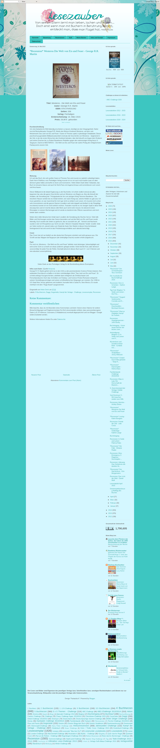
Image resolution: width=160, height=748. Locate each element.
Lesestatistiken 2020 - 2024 (115, 120)
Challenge (48, 716)
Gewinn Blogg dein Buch (77, 723)
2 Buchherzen (47, 708)
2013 (110, 513)
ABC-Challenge (87, 711)
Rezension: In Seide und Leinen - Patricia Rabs (117, 441)
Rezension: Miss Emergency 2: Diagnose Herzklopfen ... (116, 456)
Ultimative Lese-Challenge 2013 (62, 741)
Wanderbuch (37, 744)
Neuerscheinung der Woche (117, 544)
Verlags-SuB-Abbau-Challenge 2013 (103, 741)
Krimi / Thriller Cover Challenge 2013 (95, 728)
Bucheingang (114, 436)
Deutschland (67, 719)
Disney (30, 721)
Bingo (52, 714)
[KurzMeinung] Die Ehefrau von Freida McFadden (122, 655)
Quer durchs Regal (115, 734)
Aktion (129, 711)
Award (45, 714)
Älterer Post (96, 375)
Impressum (111, 37)
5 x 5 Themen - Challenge (64, 711)
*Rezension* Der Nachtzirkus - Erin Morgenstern (117, 471)
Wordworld (112, 666)
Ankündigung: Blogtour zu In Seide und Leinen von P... (117, 335)
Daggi (48, 292)
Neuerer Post (36, 375)
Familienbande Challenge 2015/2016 (115, 374)
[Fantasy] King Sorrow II (116, 612)
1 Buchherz (32, 708)
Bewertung (47, 37)
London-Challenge (37, 734)
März (112, 500)
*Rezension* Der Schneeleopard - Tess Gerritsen (116, 271)
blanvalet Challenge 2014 (66, 714)
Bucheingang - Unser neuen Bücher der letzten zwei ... (117, 327)
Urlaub (85, 741)
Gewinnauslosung (113, 723)
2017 (110, 234)
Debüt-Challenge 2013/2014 (37, 719)
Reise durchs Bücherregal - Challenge (115, 736)
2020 (110, 225)
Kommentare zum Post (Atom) (70, 380)
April (112, 497)
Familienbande (75, 721)
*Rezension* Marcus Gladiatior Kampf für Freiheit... (117, 313)
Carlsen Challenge (34, 716)
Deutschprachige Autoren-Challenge (89, 719)
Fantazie (88, 721)
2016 (110, 238)
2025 (110, 209)
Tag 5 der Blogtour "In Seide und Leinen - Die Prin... (117, 292)
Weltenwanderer (114, 634)
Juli (111, 259)
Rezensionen (59, 37)
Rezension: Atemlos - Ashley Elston (117, 403)
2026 (110, 206)
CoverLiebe (114, 716)
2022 (110, 219)
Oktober (113, 250)
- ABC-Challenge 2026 (114, 100)
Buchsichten (113, 580)
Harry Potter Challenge (60, 726)
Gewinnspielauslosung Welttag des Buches (117, 490)
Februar (113, 503)
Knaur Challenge (71, 728)
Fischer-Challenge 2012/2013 (118, 721)
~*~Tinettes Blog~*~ (115, 619)
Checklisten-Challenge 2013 (95, 716)
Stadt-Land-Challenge (73, 739)
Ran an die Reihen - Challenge (47, 736)
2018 (110, 231)
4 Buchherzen (124, 708)
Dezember (114, 244)
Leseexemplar (87, 292)
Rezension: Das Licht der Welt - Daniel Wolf (117, 478)
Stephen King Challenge (94, 739)
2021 (110, 222)
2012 (110, 516)
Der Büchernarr (114, 610)
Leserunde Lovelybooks (95, 731)
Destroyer (55, 719)
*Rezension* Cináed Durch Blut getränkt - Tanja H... (117, 360)
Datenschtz (61, 319)
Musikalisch (72, 734)
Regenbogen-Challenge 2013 (72, 736)
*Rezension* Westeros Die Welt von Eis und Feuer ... (117, 410)
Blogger (92, 698)
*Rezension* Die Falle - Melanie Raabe (116, 448)
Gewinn (61, 723)
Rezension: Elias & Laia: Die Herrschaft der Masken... (116, 382)
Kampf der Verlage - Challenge (70, 292)
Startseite (35, 37)
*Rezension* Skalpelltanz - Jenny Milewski (116, 353)
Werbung (48, 744)
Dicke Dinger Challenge (116, 719)
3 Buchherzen (83, 708)
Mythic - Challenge (87, 734)
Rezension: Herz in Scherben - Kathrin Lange (117, 285)
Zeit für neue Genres (116, 595)
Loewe (130, 731)
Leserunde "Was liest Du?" (71, 731)
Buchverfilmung (124, 714)
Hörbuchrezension (81, 726)
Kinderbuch (56, 728)
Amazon (51, 269)
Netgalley (102, 734)
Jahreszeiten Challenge (106, 726)
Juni (112, 263)
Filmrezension (100, 721)
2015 (110, 241)
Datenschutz (36, 41)
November (114, 247)
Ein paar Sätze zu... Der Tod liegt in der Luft (122, 622)
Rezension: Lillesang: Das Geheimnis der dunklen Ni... (117, 464)
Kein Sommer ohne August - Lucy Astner (121, 569)
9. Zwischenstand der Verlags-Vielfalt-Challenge (117, 390)
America (36, 714)
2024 (110, 212)
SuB (70, 37)
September (114, 253)
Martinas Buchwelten (116, 565)
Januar (113, 506)
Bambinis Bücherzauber (117, 551)
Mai (111, 266)
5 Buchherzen (40, 292)
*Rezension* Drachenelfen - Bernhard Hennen (117, 306)
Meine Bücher (81, 37)
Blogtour (81, 714)
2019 (110, 228)
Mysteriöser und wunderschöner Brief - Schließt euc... (116, 344)
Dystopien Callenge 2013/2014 (50, 721)
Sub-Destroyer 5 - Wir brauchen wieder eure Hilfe (116, 397)
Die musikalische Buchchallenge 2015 (116, 278)
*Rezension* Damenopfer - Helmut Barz (115, 367)
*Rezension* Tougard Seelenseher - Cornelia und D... (117, 299)
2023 (110, 215)
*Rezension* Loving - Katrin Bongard (117, 417)
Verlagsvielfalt (126, 741)
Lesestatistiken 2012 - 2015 (115, 110)
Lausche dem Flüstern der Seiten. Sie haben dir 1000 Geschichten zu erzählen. (118, 540)
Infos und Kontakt (97, 37)
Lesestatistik (116, 731)
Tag (107, 739)
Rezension (97, 292)
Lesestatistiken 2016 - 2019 (115, 115)
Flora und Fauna (33, 723)
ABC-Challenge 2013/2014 (109, 711)
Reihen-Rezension (92, 736)
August (113, 256)
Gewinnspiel (128, 723)
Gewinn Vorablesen (96, 723)
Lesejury (56, 731)
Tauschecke (41, 741)
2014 (110, 510)
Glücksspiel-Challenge (39, 726)
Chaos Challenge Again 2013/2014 (68, 716)
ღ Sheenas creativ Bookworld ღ (115, 650)
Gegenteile (55, 292)
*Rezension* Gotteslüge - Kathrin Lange (115, 431)
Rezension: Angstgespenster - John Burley (117, 320)
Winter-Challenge (61, 744)
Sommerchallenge (55, 739)
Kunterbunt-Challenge (121, 728)
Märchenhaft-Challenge (56, 734)
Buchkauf (109, 714)
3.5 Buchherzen (103, 708)
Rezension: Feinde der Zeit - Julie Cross (116, 423)
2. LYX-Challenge (66, 708)
